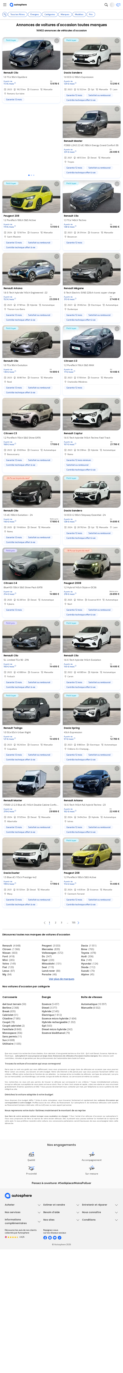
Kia (86, 960)
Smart (87, 985)
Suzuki (88, 970)
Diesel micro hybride (57, 1046)
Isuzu (7, 996)
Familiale (11, 1046)
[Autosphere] (18, 4)
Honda (48, 988)
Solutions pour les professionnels (21, 1296)
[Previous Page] (32, 923)
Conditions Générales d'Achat (96, 1337)
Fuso (86, 992)
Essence (50, 1020)
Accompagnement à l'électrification (22, 1291)
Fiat (8, 967)
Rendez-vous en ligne (92, 1230)
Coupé (8, 1038)
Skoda (88, 967)
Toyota (88, 952)
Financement (11, 1265)
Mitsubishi (51, 963)
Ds (47, 956)
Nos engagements (91, 1270)
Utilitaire (11, 1060)
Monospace (12, 1049)
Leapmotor (89, 981)
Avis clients (87, 1276)
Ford (8, 956)
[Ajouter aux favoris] (56, 40)
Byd (85, 988)
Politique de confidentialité (95, 1316)
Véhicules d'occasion (15, 1230)
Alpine (87, 974)
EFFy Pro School (50, 1316)
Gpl (47, 1042)
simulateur (52, 1117)
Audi (87, 956)
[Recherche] (106, 4)
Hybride (50, 1028)
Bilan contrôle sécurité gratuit (96, 1240)
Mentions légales (90, 1342)
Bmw (87, 949)
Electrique (52, 1031)
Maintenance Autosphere (94, 1235)
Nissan (9, 952)
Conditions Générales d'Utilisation (98, 1311)
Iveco (7, 992)
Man (46, 996)
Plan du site (87, 1347)
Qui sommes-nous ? (91, 1265)
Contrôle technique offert (94, 1245)
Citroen (11, 949)
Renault (11, 945)
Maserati (49, 985)
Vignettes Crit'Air (13, 1320)
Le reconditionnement (15, 1315)
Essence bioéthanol (56, 1049)
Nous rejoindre (89, 1286)
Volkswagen (52, 952)
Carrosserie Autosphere (93, 1250)
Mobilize (88, 996)
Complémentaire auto (15, 1281)
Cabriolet (10, 1031)
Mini (8, 960)
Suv (8, 1056)
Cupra (8, 978)
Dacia (88, 945)
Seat (48, 967)
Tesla (7, 988)
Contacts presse (90, 1281)
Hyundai (89, 963)
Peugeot (51, 945)
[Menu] (4, 4)
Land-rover (51, 970)
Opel (48, 960)
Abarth (8, 985)
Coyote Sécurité (12, 1286)
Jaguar (48, 981)
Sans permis (12, 1053)
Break (9, 1028)
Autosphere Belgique (53, 1327)
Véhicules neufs (12, 1235)
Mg (7, 974)
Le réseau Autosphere (54, 1321)
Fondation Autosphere (54, 1311)
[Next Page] (90, 923)
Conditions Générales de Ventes (97, 1332)
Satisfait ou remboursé (16, 1276)
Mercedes (51, 949)
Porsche (49, 974)
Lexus (8, 970)
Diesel (49, 1024)
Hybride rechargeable (58, 1038)
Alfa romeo (11, 981)
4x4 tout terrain (14, 1020)
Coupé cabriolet (13, 1042)
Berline (10, 1024)
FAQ (45, 1270)
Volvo (9, 963)
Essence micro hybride (59, 1035)
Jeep (86, 978)
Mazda (48, 978)
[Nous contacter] (118, 4)
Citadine (11, 1035)
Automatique (93, 1020)
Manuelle (90, 1024)
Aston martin (52, 992)
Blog (45, 1339)
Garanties (9, 1270)
